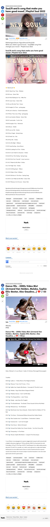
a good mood (9, 203)
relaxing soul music (10, 210)
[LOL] (23, 248)
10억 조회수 (31, 205)
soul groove (37, 212)
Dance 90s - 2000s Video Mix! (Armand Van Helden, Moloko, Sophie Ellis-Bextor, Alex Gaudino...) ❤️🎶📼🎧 (26, 290)
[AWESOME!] (18, 248)
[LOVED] (8, 248)
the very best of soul (29, 210)
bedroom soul (23, 208)
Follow (26, 229)
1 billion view (39, 198)
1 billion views (16, 201)
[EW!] (44, 248)
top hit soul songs (41, 210)
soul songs (29, 212)
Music (7, 6)
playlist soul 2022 (10, 205)
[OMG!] (28, 248)
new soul (8, 201)
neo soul (8, 208)
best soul (15, 208)
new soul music (34, 201)
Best (38, 265)
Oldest (41, 265)
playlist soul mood (21, 205)
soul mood (41, 203)
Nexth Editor (12, 38)
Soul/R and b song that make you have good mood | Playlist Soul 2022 (25, 10)
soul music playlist (17, 198)
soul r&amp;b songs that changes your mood (26, 203)
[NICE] (33, 248)
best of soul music (10, 212)
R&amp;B (8, 198)
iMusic (11, 6)
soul (26, 198)
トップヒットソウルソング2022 (13, 215)
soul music (31, 198)
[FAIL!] (13, 248)
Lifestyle (19, 6)
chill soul (20, 210)
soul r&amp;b (25, 201)
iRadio (15, 6)
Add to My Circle (23, 38)
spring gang (31, 208)
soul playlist (39, 205)
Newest (45, 265)
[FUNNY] (39, 248)
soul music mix (21, 212)
